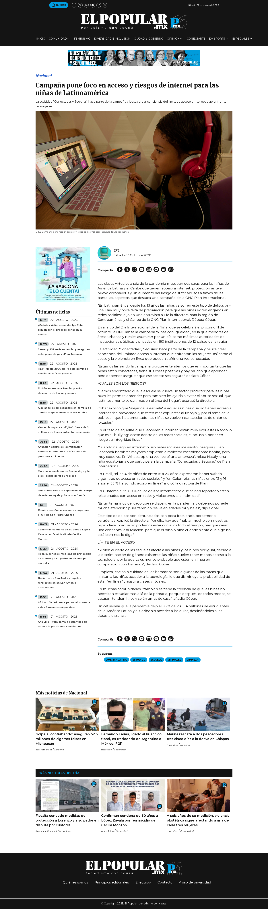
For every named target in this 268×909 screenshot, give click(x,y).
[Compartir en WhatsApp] (134, 269)
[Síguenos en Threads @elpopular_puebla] (105, 5)
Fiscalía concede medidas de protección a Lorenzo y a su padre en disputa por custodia (64, 558)
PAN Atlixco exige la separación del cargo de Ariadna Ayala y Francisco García (65, 493)
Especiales (240, 38)
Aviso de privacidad (195, 882)
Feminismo (82, 38)
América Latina (116, 659)
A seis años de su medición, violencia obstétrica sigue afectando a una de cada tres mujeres (198, 820)
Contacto (165, 882)
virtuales (174, 659)
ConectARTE (196, 38)
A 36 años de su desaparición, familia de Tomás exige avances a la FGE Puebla (64, 410)
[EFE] (104, 252)
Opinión (173, 38)
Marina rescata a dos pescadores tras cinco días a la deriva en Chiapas (198, 736)
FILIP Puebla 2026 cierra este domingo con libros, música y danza (63, 371)
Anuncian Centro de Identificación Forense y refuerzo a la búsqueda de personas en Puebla (62, 451)
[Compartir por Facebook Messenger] (156, 269)
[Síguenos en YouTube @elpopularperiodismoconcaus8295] (92, 5)
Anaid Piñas (107, 831)
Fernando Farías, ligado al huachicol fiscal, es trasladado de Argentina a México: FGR (131, 739)
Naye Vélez (172, 744)
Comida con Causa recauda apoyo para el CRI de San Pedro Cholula (64, 512)
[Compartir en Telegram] (142, 269)
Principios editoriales (112, 882)
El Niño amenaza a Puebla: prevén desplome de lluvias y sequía (60, 390)
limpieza (192, 659)
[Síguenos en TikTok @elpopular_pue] (98, 5)
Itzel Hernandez (44, 749)
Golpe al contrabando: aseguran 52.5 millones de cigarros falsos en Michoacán (67, 739)
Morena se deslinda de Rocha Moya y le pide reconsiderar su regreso (64, 473)
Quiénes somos (75, 882)
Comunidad (58, 38)
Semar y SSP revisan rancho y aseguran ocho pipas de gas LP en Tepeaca (64, 351)
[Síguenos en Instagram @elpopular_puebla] (86, 5)
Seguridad (120, 749)
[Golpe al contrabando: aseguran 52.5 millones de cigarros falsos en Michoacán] (67, 714)
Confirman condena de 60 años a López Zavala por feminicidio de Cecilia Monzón (64, 534)
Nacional (44, 75)
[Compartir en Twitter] (127, 269)
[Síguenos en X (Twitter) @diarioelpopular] (80, 5)
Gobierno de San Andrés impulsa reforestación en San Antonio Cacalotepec (59, 583)
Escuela (156, 659)
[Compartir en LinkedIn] (163, 269)
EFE (117, 250)
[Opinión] (134, 57)
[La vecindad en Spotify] (63, 274)
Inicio (40, 38)
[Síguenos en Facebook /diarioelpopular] (74, 5)
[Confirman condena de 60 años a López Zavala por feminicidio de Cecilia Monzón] (133, 795)
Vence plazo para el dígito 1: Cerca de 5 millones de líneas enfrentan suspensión (64, 429)
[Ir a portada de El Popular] (134, 21)
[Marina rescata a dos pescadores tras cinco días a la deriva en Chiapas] (198, 714)
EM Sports (217, 38)
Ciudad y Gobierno (148, 38)
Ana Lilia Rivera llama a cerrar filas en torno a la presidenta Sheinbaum (62, 624)
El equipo (143, 882)
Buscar (61, 5)
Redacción (106, 749)
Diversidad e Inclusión (112, 38)
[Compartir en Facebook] (120, 269)
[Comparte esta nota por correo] (149, 269)
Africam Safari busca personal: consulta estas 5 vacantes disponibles (64, 604)
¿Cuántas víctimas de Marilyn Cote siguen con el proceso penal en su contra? (60, 330)
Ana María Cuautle (45, 831)
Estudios (139, 659)
